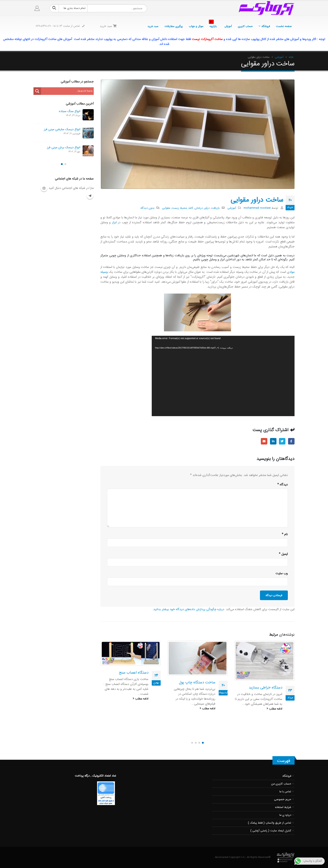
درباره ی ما (285, 810)
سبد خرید (152, 26)
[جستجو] (54, 8)
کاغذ (190, 208)
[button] (203, 738)
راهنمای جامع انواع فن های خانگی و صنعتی (57, 113)
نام (285, 534)
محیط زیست (179, 208)
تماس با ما (285, 787)
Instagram (44, 191)
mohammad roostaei (257, 208)
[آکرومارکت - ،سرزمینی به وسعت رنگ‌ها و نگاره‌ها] (267, 8)
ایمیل (264, 441)
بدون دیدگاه (147, 208)
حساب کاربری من (281, 779)
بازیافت (215, 208)
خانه (291, 57)
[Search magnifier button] (37, 91)
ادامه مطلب (275, 708)
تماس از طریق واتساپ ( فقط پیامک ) (269, 818)
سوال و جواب (196, 26)
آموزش (228, 26)
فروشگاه (266, 26)
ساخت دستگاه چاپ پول (264, 682)
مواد (292, 271)
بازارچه (213, 25)
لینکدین (273, 441)
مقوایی (166, 208)
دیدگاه (282, 484)
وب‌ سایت (282, 573)
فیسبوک (291, 441)
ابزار (114, 222)
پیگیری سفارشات (173, 26)
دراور (207, 208)
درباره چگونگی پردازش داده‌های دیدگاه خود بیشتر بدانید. (188, 609)
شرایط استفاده (283, 802)
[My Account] (37, 8)
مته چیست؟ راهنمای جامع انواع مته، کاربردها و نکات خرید (57, 132)
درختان (199, 208)
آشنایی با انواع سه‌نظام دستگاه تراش (57, 150)
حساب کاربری (245, 26)
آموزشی (279, 57)
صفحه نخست (284, 26)
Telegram (90, 198)
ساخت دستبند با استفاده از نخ (125, 708)
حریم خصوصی (282, 794)
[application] (223, 376)
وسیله (104, 271)
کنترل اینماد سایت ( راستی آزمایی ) (270, 826)
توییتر (282, 441)
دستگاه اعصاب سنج (200, 673)
